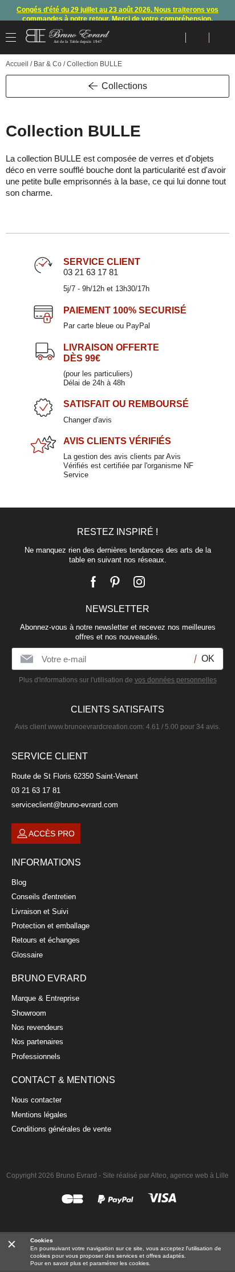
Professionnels (35, 1056)
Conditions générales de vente (61, 1129)
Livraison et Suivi (39, 911)
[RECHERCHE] (174, 37)
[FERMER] (12, 1244)
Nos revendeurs (37, 1027)
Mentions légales (39, 1114)
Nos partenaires (37, 1041)
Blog (18, 882)
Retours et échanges (45, 940)
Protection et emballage (50, 925)
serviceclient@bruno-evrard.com (64, 804)
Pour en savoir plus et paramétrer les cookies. (90, 1263)
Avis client (79, 727)
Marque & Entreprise (45, 998)
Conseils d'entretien (43, 896)
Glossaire (27, 955)
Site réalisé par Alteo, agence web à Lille (166, 1176)
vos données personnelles (176, 680)
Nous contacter (36, 1100)
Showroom (28, 1013)
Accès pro (52, 833)
